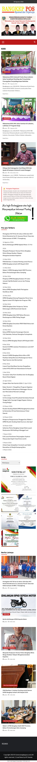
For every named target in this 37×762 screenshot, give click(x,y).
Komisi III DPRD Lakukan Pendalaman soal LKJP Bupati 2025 (18, 348)
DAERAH (6, 163)
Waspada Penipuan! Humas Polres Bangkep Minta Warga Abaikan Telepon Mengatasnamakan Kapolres (17, 253)
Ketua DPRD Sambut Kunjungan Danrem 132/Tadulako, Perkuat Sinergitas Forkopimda (17, 333)
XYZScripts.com (26, 761)
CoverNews (19, 757)
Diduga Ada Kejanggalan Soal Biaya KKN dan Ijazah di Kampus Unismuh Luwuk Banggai (17, 169)
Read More (5, 93)
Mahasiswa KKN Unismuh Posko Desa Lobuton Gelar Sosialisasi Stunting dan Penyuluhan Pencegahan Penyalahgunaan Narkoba (18, 79)
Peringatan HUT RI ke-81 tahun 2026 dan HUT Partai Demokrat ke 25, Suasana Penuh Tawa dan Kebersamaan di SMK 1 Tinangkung (18, 236)
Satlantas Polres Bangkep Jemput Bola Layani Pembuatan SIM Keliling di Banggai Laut (17, 429)
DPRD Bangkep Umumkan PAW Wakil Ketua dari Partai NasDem (18, 325)
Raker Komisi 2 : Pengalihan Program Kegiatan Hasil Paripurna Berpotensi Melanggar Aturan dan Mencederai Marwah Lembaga (17, 389)
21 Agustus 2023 (13, 84)
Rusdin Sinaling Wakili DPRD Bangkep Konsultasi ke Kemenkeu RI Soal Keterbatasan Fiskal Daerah (18, 411)
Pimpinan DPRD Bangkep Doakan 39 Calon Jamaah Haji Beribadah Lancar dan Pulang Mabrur (16, 281)
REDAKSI (5, 743)
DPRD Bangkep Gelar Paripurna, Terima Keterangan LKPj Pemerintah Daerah (15, 308)
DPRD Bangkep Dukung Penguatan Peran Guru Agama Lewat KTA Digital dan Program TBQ (18, 299)
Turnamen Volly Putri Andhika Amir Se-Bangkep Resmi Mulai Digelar (18, 376)
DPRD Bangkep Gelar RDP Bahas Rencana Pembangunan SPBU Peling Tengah (16, 316)
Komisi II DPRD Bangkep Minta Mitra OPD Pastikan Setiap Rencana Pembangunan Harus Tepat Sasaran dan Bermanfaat (17, 357)
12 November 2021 (13, 173)
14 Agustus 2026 (13, 588)
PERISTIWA (6, 614)
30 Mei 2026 (12, 622)
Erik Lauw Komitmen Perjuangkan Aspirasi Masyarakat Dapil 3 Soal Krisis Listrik (16, 438)
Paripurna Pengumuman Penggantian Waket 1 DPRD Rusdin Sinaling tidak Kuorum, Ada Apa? (18, 421)
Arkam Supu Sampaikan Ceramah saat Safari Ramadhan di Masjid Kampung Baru (17, 446)
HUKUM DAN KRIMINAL (9, 648)
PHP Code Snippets (11, 761)
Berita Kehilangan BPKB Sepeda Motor (15, 244)
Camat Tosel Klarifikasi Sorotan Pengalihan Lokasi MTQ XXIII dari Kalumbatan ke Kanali (17, 367)
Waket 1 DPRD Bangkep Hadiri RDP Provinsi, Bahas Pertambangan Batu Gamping (17, 271)
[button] (3, 41)
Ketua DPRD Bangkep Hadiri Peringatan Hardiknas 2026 (15, 291)
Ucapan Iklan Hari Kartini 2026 (12, 383)
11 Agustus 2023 (13, 128)
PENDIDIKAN (7, 72)
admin (5, 84)
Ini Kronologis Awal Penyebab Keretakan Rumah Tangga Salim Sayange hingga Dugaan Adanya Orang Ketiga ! (18, 400)
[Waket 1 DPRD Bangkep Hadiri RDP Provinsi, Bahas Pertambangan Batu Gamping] (18, 711)
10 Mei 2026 (12, 730)
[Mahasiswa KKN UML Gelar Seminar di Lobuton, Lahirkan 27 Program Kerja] (18, 109)
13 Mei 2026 (12, 659)
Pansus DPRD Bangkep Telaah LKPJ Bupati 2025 (18, 340)
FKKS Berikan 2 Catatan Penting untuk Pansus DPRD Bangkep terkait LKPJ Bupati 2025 (17, 263)
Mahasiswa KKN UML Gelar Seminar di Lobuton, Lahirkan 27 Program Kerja (18, 125)
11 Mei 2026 (12, 695)
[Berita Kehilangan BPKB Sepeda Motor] (18, 605)
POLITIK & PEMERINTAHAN (10, 577)
